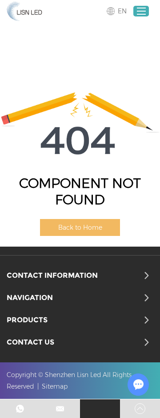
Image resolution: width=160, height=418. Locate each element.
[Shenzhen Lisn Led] (24, 11)
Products (27, 320)
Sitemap (55, 386)
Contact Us (30, 342)
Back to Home (80, 227)
